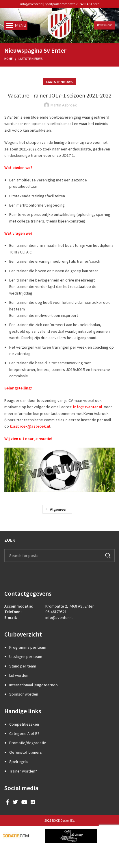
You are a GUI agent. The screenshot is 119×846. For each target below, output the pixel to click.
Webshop (104, 25)
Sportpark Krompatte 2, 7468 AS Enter (72, 4)
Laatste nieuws (30, 59)
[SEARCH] (108, 555)
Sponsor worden (23, 694)
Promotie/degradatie (27, 742)
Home (8, 59)
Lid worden (18, 675)
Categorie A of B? (24, 733)
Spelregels (18, 761)
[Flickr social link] (33, 802)
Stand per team (22, 666)
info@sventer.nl (31, 4)
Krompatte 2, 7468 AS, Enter (69, 606)
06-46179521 (56, 611)
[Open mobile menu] (15, 25)
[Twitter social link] (15, 802)
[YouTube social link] (24, 802)
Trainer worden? (23, 771)
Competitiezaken (24, 724)
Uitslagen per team (25, 656)
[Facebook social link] (7, 802)
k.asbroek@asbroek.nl (30, 426)
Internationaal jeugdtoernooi (34, 684)
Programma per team (27, 647)
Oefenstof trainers (25, 752)
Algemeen (59, 509)
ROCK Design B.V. (63, 821)
